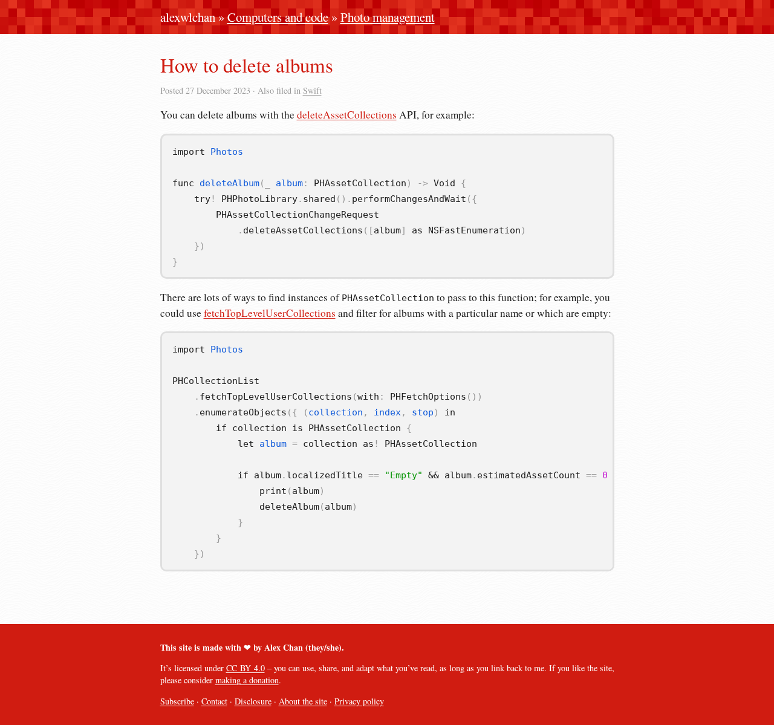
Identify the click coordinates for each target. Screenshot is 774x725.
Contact (214, 701)
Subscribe (177, 701)
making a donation (247, 680)
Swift (312, 90)
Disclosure (253, 701)
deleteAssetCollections (347, 115)
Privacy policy (359, 701)
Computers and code (277, 16)
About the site (303, 701)
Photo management (387, 16)
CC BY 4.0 (245, 668)
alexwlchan (187, 17)
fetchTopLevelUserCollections (270, 313)
